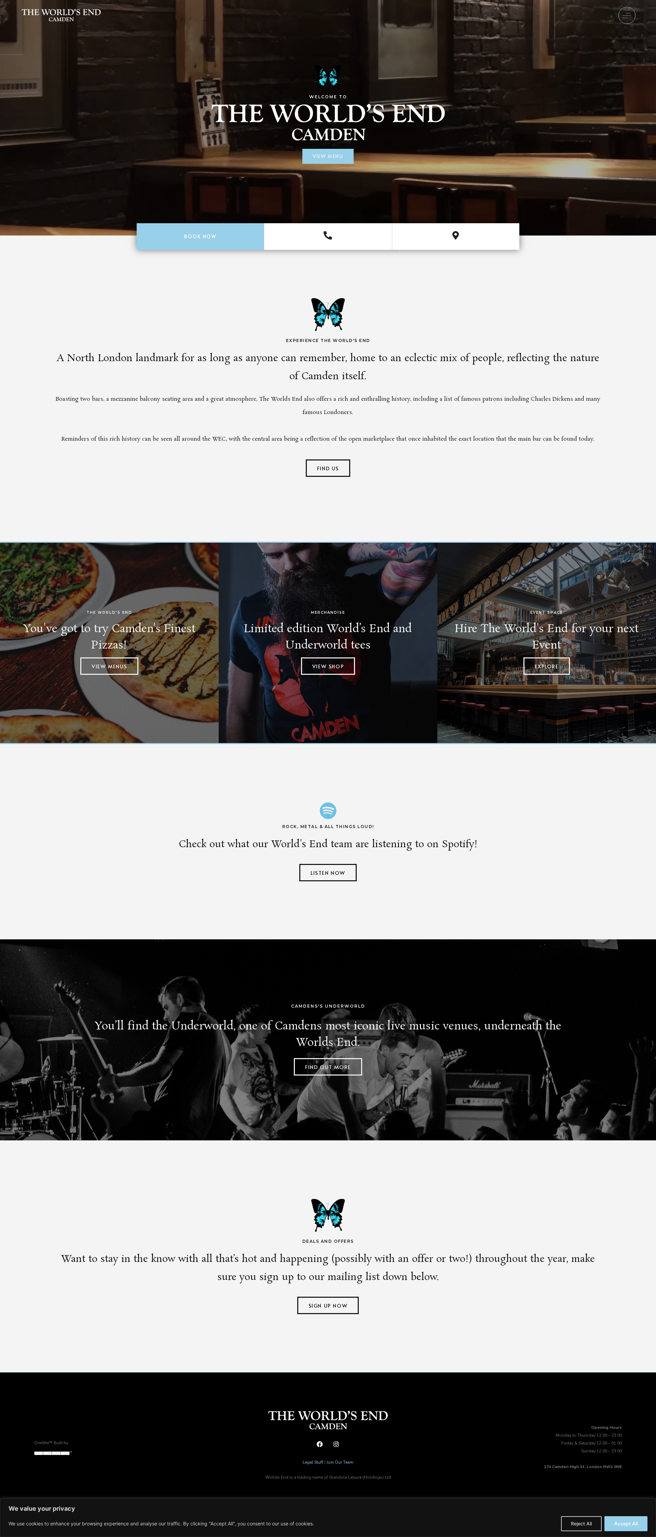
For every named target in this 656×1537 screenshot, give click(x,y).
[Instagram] (336, 1444)
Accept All (626, 1523)
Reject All (581, 1523)
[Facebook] (319, 1444)
